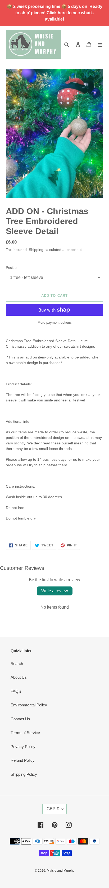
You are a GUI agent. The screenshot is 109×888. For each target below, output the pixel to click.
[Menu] (100, 44)
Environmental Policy (29, 705)
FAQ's (16, 691)
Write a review (54, 591)
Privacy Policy (23, 746)
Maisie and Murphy (60, 870)
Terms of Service (25, 732)
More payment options (55, 322)
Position (12, 268)
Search (17, 663)
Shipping (36, 250)
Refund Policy (23, 760)
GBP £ (53, 809)
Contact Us (20, 719)
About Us (19, 677)
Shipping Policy (24, 774)
